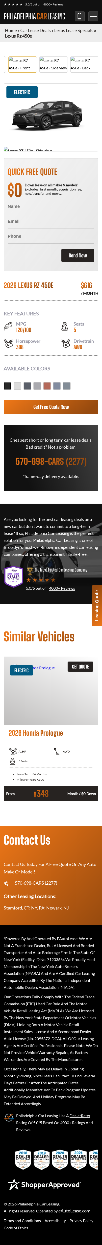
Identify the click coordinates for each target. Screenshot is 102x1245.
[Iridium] (37, 386)
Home (11, 30)
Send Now (78, 255)
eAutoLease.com (74, 1210)
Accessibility (55, 1220)
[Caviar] (7, 386)
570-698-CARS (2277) (80, 16)
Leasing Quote (96, 605)
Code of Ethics (16, 1227)
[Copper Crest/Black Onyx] (47, 386)
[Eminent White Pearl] (17, 386)
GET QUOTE (80, 667)
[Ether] (56, 386)
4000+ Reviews (53, 4)
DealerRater (80, 1115)
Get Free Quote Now (51, 407)
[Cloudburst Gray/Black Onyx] (27, 386)
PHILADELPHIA (34, 16)
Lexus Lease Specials (73, 30)
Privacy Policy (81, 1220)
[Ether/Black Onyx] (66, 386)
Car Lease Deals (35, 30)
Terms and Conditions (22, 1220)
